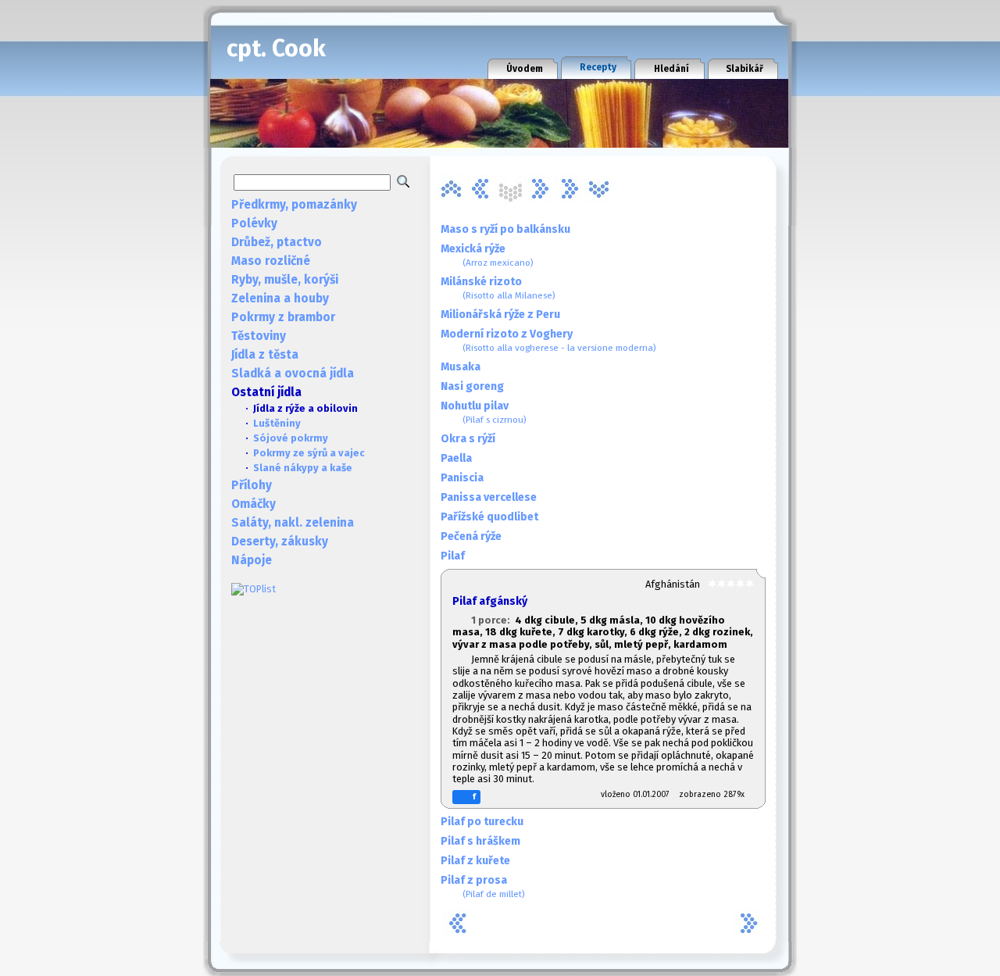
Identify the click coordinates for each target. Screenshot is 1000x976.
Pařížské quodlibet (489, 517)
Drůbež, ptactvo (276, 242)
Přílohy (251, 485)
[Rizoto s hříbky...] (569, 189)
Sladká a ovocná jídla (292, 373)
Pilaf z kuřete (475, 860)
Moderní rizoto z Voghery (548, 340)
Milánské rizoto (498, 288)
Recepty (598, 67)
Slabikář (744, 68)
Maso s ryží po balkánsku (505, 229)
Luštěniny (277, 423)
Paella (456, 458)
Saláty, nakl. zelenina (292, 523)
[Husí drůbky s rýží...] (480, 189)
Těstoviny (258, 336)
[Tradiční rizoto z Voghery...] (599, 189)
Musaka (460, 367)
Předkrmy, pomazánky (294, 205)
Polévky (254, 223)
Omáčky (253, 504)
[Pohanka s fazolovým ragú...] (540, 189)
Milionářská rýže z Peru (500, 314)
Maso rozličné (270, 261)
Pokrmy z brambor (283, 317)
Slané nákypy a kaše (302, 468)
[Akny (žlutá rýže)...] (451, 189)
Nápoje (251, 560)
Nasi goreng (472, 386)
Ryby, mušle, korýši (284, 280)
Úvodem (524, 68)
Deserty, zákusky (279, 541)
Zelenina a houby (280, 298)
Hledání (671, 68)
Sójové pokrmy (290, 438)
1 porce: (493, 620)
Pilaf (453, 556)
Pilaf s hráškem (480, 841)
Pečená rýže (471, 536)
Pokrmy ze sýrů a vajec (309, 453)
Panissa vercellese (489, 497)
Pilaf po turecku (482, 821)
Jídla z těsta (264, 355)
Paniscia (462, 477)
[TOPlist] (253, 589)
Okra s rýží (468, 438)
